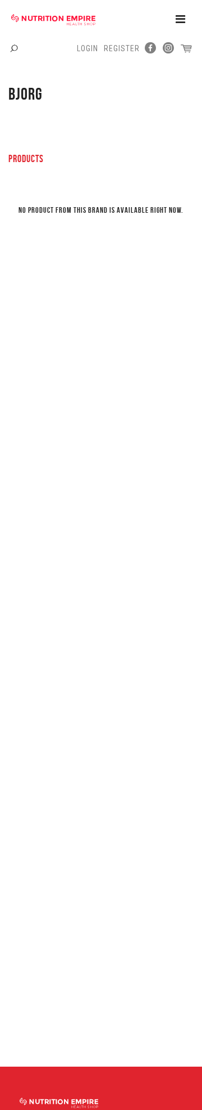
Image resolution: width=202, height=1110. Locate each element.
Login (87, 48)
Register (122, 48)
